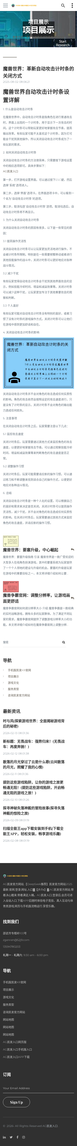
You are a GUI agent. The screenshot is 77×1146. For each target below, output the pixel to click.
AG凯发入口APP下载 (16, 1057)
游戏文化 (13, 682)
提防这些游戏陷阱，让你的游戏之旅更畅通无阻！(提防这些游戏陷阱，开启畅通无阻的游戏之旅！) (34, 787)
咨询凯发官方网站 (19, 695)
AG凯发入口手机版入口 (17, 1049)
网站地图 (8, 1019)
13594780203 (11, 946)
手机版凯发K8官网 (19, 670)
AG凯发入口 (50, 1126)
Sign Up (16, 1102)
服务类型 (13, 689)
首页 (30, 31)
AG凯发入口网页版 (14, 1042)
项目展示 (44, 31)
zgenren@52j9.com (16, 940)
